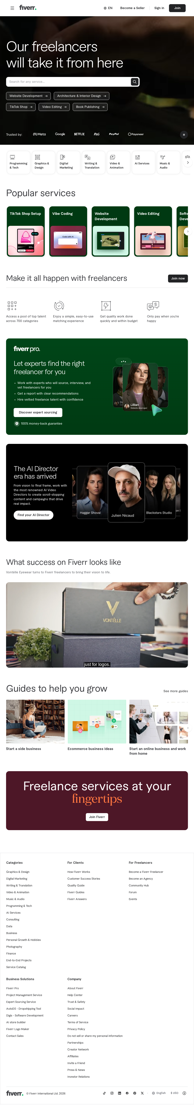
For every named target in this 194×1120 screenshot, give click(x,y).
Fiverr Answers (77, 899)
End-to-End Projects (18, 960)
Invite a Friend (76, 1063)
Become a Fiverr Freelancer (146, 872)
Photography (14, 947)
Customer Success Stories (83, 879)
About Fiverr (75, 988)
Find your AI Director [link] (33, 515)
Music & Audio (15, 899)
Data (9, 926)
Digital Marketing (16, 879)
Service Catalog (16, 967)
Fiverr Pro (12, 988)
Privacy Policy (76, 1029)
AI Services (13, 913)
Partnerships (75, 1043)
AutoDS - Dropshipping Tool (23, 1009)
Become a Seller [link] (132, 8)
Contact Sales (14, 1036)
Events (133, 899)
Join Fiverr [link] (97, 817)
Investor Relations (78, 1077)
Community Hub (139, 885)
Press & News (76, 1070)
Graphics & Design (17, 872)
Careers (72, 1015)
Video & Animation (17, 892)
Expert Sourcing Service (21, 1002)
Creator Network (78, 1049)
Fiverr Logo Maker (17, 1029)
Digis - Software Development (24, 1015)
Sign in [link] (159, 8)
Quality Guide (75, 885)
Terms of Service (77, 1022)
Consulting (12, 919)
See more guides (175, 691)
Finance (11, 953)
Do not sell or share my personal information (95, 1036)
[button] (12, 8)
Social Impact (75, 1009)
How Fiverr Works (78, 872)
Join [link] (177, 8)
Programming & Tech (19, 906)
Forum (133, 892)
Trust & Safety (76, 1002)
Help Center (75, 995)
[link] (28, 96)
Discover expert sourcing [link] (38, 412)
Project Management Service (24, 995)
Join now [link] (178, 278)
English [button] (161, 1093)
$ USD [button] (174, 1093)
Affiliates (72, 1056)
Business (11, 933)
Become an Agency (141, 879)
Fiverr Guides (75, 892)
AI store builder (16, 1022)
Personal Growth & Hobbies (23, 940)
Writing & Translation (19, 885)
